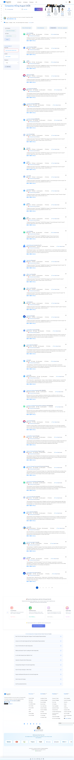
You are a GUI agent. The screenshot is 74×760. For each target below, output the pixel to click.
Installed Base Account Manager (33, 329)
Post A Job (54, 702)
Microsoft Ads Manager (56, 718)
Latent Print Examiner (31, 420)
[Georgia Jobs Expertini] (8, 2)
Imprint (65, 706)
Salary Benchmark (43, 713)
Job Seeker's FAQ (43, 717)
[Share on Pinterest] (12, 19)
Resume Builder (43, 702)
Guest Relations (30, 231)
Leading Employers (55, 12)
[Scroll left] (7, 612)
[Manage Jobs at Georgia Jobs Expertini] (43, 758)
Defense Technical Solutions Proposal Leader (35, 451)
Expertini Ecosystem (67, 700)
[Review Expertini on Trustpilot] (24, 741)
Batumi (34, 48)
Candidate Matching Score (56, 711)
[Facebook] (4, 702)
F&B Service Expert (30, 74)
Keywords (6, 47)
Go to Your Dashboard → (38, 625)
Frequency (6, 60)
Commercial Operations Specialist (33, 496)
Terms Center (31, 705)
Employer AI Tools (55, 698)
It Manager (29, 360)
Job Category (7, 28)
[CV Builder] (1, 17)
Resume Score (42, 704)
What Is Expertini (67, 698)
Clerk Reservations (30, 189)
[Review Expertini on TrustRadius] (48, 741)
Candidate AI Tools (43, 698)
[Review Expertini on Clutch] (40, 741)
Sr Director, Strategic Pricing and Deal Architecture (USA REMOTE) (40, 405)
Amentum (29, 422)
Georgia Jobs (37, 730)
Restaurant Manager (31, 315)
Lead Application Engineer (32, 88)
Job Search (19, 2)
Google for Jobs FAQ (67, 711)
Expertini (66, 693)
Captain (28, 203)
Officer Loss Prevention (31, 274)
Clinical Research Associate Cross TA (34, 245)
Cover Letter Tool (43, 706)
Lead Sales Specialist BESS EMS (33, 103)
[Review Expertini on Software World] (64, 741)
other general (40, 34)
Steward (28, 148)
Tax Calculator (42, 715)
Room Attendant (30, 33)
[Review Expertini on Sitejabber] (56, 741)
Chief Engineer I (30, 302)
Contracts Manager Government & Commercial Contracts (38, 466)
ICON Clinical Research (32, 246)
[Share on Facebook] (7, 19)
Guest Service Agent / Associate (33, 542)
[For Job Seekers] (1, 13)
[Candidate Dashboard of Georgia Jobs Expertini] (32, 758)
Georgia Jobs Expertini (8, 697)
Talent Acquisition (55, 706)
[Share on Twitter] (9, 19)
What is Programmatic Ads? (68, 716)
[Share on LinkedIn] (10, 19)
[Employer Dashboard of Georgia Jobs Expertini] (38, 758)
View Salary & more (55, 34)
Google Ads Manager (55, 716)
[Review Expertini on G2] (16, 741)
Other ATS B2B (66, 713)
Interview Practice (43, 707)
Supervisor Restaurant (31, 260)
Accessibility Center (32, 703)
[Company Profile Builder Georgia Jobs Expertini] (39, 758)
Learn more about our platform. (15, 700)
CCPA (30, 709)
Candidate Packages (43, 700)
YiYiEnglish (30, 573)
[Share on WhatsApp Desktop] (15, 19)
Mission (65, 704)
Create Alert (53, 27)
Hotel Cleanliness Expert (31, 47)
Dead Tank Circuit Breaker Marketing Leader (35, 481)
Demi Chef (29, 175)
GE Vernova (30, 89)
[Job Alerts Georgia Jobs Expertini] (36, 758)
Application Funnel (55, 707)
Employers (31, 2)
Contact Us (66, 707)
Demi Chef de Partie (31, 134)
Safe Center (31, 702)
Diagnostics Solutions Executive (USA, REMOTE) (36, 390)
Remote (39, 246)
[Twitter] (6, 702)
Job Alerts (42, 711)
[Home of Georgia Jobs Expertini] (30, 758)
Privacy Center (31, 707)
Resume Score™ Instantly (62, 14)
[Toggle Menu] (1, 6)
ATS (36, 2)
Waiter (28, 61)
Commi (28, 162)
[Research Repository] (1, 19)
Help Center (31, 700)
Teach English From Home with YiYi (34, 572)
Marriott (29, 34)
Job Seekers (25, 2)
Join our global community (49, 14)
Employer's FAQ (66, 709)
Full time (46, 34)
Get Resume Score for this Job (34, 35)
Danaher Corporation (31, 391)
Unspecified (36, 89)
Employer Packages (55, 700)
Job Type (7, 33)
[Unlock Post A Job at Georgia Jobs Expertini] (41, 758)
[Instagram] (7, 702)
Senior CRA (29, 375)
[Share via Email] (13, 19)
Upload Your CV (69, 11)
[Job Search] (66, 2)
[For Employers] (1, 15)
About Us (65, 702)
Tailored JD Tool (55, 709)
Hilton (29, 361)
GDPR (30, 711)
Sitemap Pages (31, 713)
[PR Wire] (1, 21)
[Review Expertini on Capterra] (32, 741)
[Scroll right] (69, 612)
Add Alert (8, 66)
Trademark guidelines (44, 748)
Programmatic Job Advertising (55, 714)
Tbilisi (34, 34)
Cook (28, 217)
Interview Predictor (43, 709)
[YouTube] (9, 702)
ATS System (54, 704)
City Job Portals (31, 715)
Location (5, 53)
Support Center (31, 698)
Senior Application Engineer (32, 345)
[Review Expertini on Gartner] (8, 741)
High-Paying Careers (56, 14)
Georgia (35, 105)
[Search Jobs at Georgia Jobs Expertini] (34, 758)
